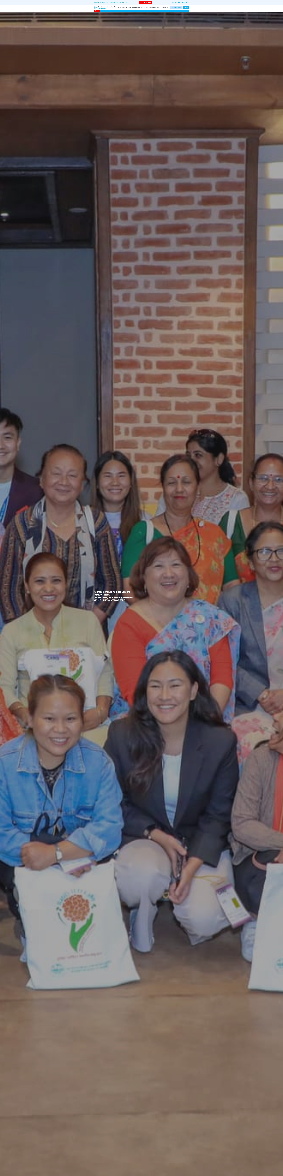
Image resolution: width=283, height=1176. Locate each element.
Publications (144, 7)
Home (119, 7)
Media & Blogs (152, 7)
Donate (186, 7)
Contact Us (165, 7)
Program (128, 7)
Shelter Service (136, 7)
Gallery (159, 7)
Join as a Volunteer (176, 7)
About (123, 7)
